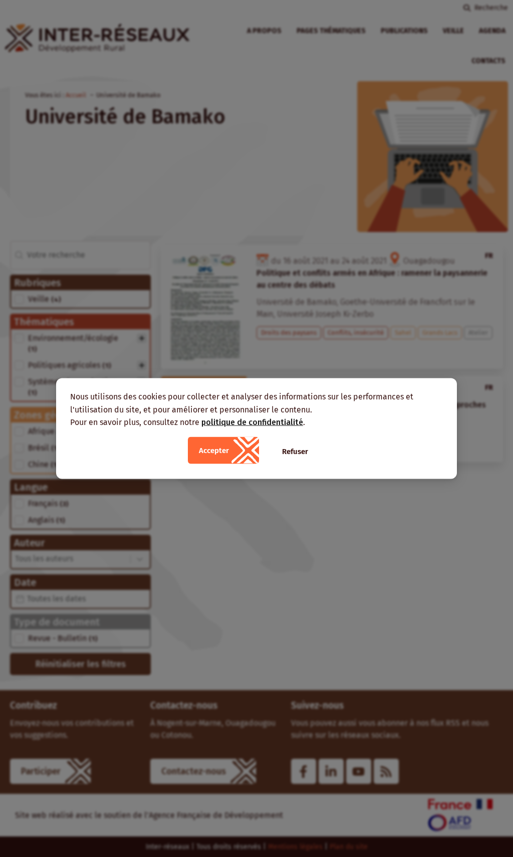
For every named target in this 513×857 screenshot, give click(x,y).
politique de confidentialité (252, 422)
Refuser (295, 451)
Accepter (214, 450)
